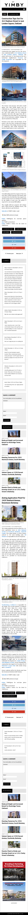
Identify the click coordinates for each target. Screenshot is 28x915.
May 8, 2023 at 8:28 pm (13, 382)
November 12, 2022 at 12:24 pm (15, 348)
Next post (18, 253)
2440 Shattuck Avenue (8, 662)
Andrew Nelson (6, 49)
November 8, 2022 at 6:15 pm (15, 321)
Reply (11, 269)
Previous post (10, 253)
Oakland (20, 54)
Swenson (20, 58)
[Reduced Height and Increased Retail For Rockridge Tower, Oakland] (14, 436)
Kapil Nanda (6, 232)
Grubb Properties (7, 59)
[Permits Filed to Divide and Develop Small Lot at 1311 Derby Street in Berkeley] (14, 483)
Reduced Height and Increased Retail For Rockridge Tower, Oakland (12, 442)
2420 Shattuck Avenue (8, 692)
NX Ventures (20, 692)
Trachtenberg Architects (9, 605)
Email (4, 415)
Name (4, 411)
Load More (14, 907)
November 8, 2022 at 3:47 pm (15, 292)
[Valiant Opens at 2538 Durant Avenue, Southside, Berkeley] (14, 468)
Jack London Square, (10, 54)
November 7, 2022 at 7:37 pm (15, 731)
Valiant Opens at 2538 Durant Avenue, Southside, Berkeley (12, 473)
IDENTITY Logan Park (8, 665)
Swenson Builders (16, 232)
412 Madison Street (20, 53)
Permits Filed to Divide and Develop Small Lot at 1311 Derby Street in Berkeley (13, 489)
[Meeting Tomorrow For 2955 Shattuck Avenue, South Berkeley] (14, 453)
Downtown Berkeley (14, 531)
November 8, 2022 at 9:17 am (13, 746)
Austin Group (21, 661)
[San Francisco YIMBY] (14, 3)
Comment (5, 400)
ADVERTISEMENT (14, 902)
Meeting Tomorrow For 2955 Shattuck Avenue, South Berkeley (13, 458)
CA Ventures (7, 667)
